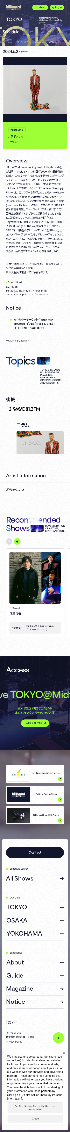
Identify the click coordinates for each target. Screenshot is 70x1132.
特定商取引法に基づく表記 (20, 1037)
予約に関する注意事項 (16, 340)
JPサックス (13, 489)
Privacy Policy (14, 1041)
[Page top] (58, 1038)
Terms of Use (13, 1032)
